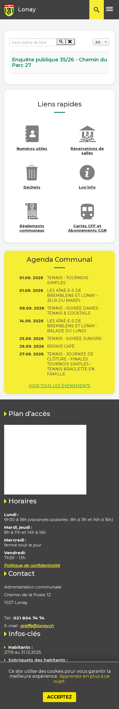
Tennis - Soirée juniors (74, 338)
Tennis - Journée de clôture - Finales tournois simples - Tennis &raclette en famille (71, 364)
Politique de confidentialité (32, 565)
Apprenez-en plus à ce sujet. (82, 679)
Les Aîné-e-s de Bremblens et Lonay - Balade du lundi (72, 325)
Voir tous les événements (59, 385)
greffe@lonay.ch (37, 625)
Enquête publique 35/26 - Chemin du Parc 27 (59, 62)
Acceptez (59, 697)
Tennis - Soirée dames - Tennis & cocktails (74, 311)
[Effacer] (70, 41)
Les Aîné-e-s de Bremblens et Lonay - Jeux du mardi (72, 295)
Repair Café (61, 346)
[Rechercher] (61, 41)
